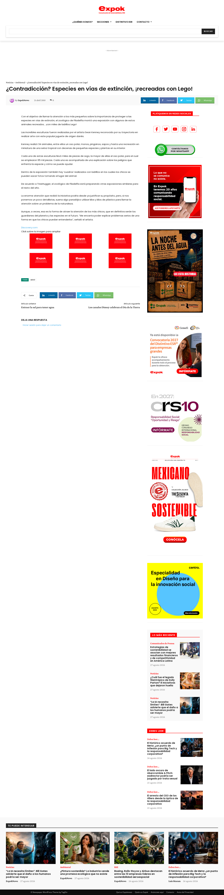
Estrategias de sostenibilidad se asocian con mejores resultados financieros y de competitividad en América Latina (164, 654)
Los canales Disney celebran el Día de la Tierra (114, 307)
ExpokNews (23, 100)
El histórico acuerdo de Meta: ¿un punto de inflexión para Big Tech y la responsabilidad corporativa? (162, 748)
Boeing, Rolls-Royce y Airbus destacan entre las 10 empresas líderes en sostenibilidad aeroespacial (138, 874)
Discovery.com (29, 227)
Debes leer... (153, 739)
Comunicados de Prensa (162, 643)
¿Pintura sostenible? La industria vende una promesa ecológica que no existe (84, 872)
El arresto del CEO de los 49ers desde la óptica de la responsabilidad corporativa (162, 799)
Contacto (170, 892)
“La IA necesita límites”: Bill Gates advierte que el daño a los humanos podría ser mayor (164, 707)
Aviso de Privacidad (185, 892)
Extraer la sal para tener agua (37, 307)
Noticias (9, 82)
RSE (116, 867)
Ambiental (20, 82)
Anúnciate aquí (157, 892)
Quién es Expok (141, 892)
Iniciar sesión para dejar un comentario (42, 325)
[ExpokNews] (12, 100)
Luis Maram (175, 881)
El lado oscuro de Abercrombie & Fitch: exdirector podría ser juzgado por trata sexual (162, 774)
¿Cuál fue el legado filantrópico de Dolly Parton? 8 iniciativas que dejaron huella (162, 681)
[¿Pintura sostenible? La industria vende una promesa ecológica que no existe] (85, 848)
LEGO (32, 280)
